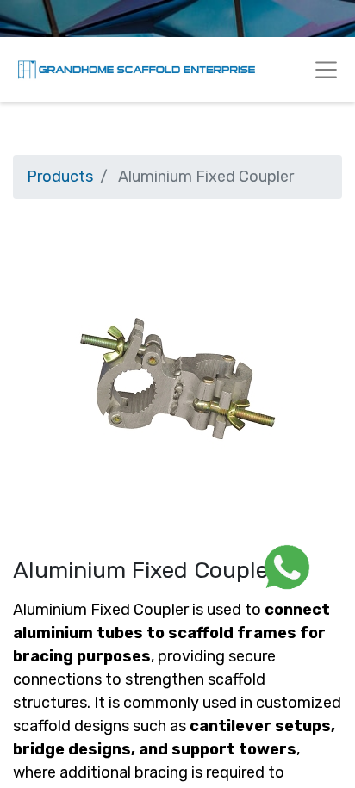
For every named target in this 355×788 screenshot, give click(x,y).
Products (60, 176)
